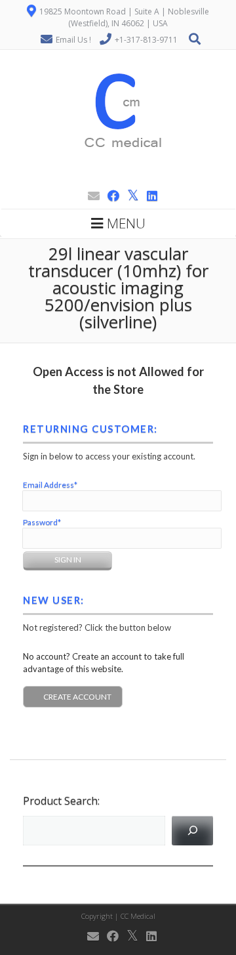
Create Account (77, 697)
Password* (42, 522)
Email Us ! (73, 39)
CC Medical (138, 916)
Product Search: (61, 801)
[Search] (192, 830)
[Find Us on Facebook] (109, 195)
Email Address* (50, 485)
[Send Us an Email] (90, 195)
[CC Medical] (118, 178)
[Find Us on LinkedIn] (148, 195)
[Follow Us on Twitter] (129, 195)
